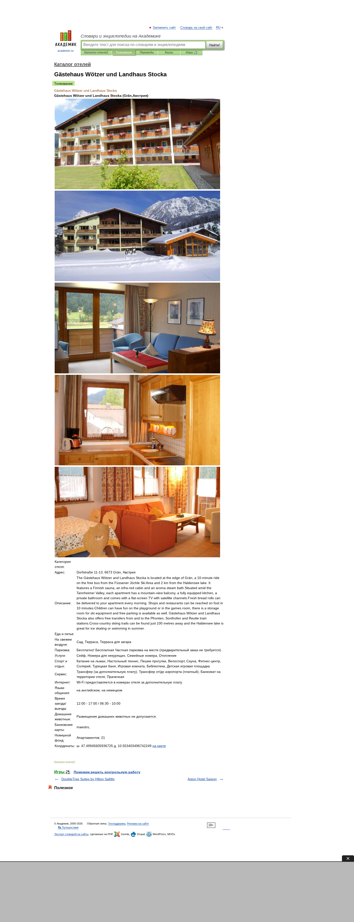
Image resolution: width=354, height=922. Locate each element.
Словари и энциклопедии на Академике (121, 36)
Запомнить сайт (164, 27)
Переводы (147, 52)
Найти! (214, 45)
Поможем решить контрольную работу (107, 772)
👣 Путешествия (68, 827)
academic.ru (66, 50)
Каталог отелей (96, 52)
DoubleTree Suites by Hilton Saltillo (88, 779)
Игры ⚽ (191, 52)
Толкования (124, 52)
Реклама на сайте (138, 823)
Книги (169, 52)
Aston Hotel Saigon (202, 779)
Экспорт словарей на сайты (71, 834)
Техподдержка (116, 823)
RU (218, 27)
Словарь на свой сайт (196, 27)
